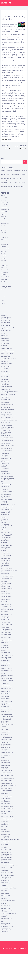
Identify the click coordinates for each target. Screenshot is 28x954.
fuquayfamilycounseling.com (7, 910)
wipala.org (3, 539)
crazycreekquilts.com (6, 589)
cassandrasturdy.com (5, 552)
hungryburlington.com (6, 637)
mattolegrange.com (5, 654)
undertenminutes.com (6, 332)
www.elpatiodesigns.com (6, 857)
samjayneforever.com (6, 878)
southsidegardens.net (6, 846)
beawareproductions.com (6, 622)
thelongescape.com (5, 652)
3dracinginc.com (4, 566)
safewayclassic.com (5, 350)
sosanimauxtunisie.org (6, 378)
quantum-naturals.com (6, 874)
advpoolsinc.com (5, 713)
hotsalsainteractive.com (6, 325)
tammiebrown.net (5, 649)
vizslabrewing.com (5, 460)
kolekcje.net (4, 517)
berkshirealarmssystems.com (7, 458)
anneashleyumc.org (5, 793)
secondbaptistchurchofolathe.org (8, 913)
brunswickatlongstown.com (7, 639)
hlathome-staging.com (6, 496)
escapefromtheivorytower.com (8, 427)
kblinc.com (3, 466)
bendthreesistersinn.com (6, 681)
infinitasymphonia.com (6, 603)
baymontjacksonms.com (6, 670)
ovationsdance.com (5, 514)
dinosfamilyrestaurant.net (7, 414)
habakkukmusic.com (5, 765)
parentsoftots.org (5, 750)
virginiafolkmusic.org (5, 512)
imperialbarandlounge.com (7, 440)
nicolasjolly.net (4, 601)
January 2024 (4, 239)
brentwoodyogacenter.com (7, 816)
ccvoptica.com (4, 821)
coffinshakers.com (5, 627)
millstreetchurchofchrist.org (7, 887)
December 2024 (4, 221)
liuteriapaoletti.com (5, 677)
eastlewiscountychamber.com (8, 575)
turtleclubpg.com (5, 696)
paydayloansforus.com (6, 346)
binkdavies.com (4, 591)
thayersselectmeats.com (6, 739)
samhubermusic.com (5, 931)
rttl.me (2, 921)
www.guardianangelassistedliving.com (9, 865)
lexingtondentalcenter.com (7, 499)
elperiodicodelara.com (6, 317)
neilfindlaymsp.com (5, 704)
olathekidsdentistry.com (6, 475)
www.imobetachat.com (6, 759)
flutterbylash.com (5, 893)
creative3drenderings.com (7, 752)
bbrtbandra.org (4, 368)
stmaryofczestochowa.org (7, 629)
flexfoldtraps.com (5, 787)
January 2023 (4, 267)
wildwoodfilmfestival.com (7, 392)
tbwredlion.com (4, 870)
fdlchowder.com (4, 805)
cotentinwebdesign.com (6, 406)
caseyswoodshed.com (6, 719)
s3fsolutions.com (5, 424)
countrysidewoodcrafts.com (7, 351)
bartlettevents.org (5, 399)
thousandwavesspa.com (6, 701)
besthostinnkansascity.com (7, 926)
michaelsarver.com (5, 493)
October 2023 (4, 246)
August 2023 (4, 251)
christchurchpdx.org (5, 593)
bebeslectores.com (5, 410)
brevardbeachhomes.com (6, 425)
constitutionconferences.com (7, 724)
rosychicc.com (4, 542)
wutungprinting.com (5, 665)
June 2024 (3, 228)
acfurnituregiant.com (6, 330)
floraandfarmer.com (5, 422)
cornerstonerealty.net (6, 837)
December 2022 (4, 270)
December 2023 (4, 242)
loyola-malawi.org (5, 540)
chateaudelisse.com (5, 389)
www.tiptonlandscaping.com (7, 818)
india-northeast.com (5, 430)
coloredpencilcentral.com (7, 437)
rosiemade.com (4, 471)
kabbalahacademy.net (6, 484)
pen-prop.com (4, 773)
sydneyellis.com (4, 501)
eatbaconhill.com (5, 340)
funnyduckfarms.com (6, 897)
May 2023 (3, 258)
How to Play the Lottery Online (6, 147)
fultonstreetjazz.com (6, 397)
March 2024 (4, 235)
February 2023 (4, 265)
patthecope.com (4, 726)
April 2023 (3, 260)
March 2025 (4, 218)
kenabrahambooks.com (6, 594)
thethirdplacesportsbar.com (7, 851)
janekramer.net (4, 642)
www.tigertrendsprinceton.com (8, 775)
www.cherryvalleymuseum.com (8, 404)
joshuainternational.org (6, 770)
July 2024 (3, 225)
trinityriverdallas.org (5, 522)
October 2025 (4, 207)
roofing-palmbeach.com (6, 432)
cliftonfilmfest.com (5, 438)
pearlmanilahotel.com (6, 373)
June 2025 (3, 216)
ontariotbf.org (4, 355)
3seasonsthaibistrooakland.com (8, 525)
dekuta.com (3, 829)
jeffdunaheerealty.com (6, 782)
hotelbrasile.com (5, 396)
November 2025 (4, 204)
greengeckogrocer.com (6, 494)
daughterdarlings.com (6, 322)
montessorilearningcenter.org (7, 875)
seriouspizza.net (4, 729)
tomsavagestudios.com (6, 509)
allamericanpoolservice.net (7, 506)
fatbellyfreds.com (5, 855)
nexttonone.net (4, 767)
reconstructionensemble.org (7, 688)
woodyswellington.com (6, 854)
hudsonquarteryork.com (6, 859)
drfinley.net (3, 903)
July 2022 (3, 281)
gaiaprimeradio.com (5, 647)
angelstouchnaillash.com (6, 483)
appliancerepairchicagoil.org (7, 353)
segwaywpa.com (4, 742)
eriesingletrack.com (5, 468)
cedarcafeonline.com (5, 328)
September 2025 (5, 209)
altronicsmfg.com (5, 338)
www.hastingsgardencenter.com (8, 842)
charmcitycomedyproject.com (7, 621)
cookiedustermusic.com (6, 686)
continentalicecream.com (7, 588)
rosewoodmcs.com (5, 834)
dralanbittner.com (5, 461)
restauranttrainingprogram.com (8, 504)
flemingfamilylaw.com (6, 905)
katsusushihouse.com (6, 606)
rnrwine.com (4, 906)
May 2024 (3, 230)
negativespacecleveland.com (7, 675)
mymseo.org (4, 915)
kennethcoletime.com (6, 635)
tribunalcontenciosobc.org (7, 576)
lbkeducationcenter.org (6, 521)
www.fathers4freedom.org (7, 777)
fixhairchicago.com (5, 721)
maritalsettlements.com (6, 667)
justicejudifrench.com (6, 631)
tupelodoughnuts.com (6, 473)
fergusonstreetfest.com (6, 877)
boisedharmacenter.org (6, 535)
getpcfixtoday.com (5, 366)
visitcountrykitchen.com (6, 658)
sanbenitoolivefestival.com (7, 553)
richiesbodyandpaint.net (6, 319)
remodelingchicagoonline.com (7, 814)
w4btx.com (3, 481)
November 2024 (4, 223)
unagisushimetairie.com (6, 363)
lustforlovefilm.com (5, 599)
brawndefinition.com (5, 586)
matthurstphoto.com (6, 880)
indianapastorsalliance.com (7, 716)
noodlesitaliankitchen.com (7, 360)
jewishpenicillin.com (5, 507)
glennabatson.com (5, 581)
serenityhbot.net (5, 768)
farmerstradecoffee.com (6, 754)
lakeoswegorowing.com (6, 908)
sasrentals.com (4, 489)
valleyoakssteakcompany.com (8, 718)
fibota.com (3, 860)
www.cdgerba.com (5, 862)
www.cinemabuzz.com (6, 831)
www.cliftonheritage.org (6, 811)
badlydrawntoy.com (5, 762)
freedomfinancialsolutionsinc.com (8, 785)
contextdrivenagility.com (6, 624)
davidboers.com (4, 757)
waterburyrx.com (5, 711)
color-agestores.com (6, 537)
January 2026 (4, 200)
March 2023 (4, 263)
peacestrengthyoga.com (6, 783)
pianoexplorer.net (5, 844)
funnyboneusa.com (5, 685)
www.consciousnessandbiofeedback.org (10, 839)
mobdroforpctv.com (5, 550)
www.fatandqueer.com (6, 791)
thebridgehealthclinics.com (7, 745)
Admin (14, 13)
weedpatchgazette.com (6, 465)
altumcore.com (4, 732)
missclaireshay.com (5, 314)
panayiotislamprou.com (6, 386)
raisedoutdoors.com (5, 442)
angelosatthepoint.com (6, 714)
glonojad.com (4, 612)
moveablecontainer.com (6, 401)
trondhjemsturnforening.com (7, 867)
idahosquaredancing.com (6, 450)
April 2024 (3, 232)
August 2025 (4, 211)
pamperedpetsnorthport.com (7, 470)
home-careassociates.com (7, 530)
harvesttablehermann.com (7, 417)
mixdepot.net (4, 833)
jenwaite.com (4, 898)
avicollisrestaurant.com (6, 706)
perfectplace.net (5, 524)
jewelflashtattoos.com (6, 365)
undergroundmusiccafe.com (7, 929)
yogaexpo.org (4, 529)
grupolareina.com (5, 402)
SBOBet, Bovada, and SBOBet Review (20, 147)
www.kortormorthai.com (6, 790)
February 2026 (4, 197)
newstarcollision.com (6, 488)
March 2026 (4, 195)
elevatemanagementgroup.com (8, 900)
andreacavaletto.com (6, 532)
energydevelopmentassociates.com (9, 420)
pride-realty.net (4, 890)
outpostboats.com (5, 543)
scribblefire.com (4, 527)
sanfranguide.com (5, 563)
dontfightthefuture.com (6, 433)
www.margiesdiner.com (6, 803)
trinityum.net (4, 847)
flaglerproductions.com (6, 585)
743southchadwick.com (6, 429)
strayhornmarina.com (6, 583)
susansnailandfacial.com (6, 772)
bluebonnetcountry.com (6, 369)
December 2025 (4, 202)
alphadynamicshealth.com (7, 892)
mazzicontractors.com (6, 849)
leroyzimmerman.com (6, 901)
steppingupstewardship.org (7, 819)
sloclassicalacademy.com (6, 578)
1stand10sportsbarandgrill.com (8, 479)
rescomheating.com (5, 923)
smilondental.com (5, 486)
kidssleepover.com (5, 343)
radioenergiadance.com (6, 383)
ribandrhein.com (4, 516)
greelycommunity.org (6, 608)
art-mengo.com (4, 645)
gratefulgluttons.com (6, 548)
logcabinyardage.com (6, 755)
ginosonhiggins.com (5, 663)
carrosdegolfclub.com (6, 419)
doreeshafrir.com (5, 619)
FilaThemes (23, 948)
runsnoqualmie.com (5, 800)
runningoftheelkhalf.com (6, 780)
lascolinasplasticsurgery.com (7, 810)
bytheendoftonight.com (6, 545)
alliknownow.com (5, 573)
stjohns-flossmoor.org (6, 683)
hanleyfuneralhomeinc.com (7, 476)
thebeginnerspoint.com (6, 560)
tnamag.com (4, 736)
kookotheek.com (5, 384)
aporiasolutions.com (5, 741)
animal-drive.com (5, 734)
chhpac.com (3, 916)
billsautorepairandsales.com (7, 872)
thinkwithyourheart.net (6, 443)
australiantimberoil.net (6, 412)
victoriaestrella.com (5, 699)
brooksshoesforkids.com (6, 737)
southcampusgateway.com (7, 387)
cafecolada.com (4, 557)
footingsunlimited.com (6, 798)
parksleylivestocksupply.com (7, 534)
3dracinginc (6, 2)
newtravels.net (4, 345)
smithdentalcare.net (5, 928)
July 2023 (3, 253)
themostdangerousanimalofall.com (9, 570)
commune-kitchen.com (6, 596)
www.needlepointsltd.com (7, 806)
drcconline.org (4, 708)
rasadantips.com (4, 335)
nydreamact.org (4, 361)
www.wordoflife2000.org (7, 448)
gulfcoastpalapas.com (6, 744)
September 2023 (5, 249)
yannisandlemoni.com (6, 463)
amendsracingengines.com (7, 788)
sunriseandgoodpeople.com (7, 678)
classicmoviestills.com (6, 555)
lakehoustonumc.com (6, 764)
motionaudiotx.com (5, 920)
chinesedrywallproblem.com (7, 680)
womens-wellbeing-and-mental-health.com (11, 511)
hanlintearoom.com (5, 895)
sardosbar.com (4, 455)
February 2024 (4, 237)
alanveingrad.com (5, 662)
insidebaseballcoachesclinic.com (8, 883)
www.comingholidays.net (6, 562)
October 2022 (4, 274)
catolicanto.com (4, 519)
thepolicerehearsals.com (6, 571)
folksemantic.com (5, 453)
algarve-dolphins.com (6, 660)
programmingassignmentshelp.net (8, 342)
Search (2, 158)
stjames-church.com (5, 616)
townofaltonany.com (6, 672)
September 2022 (5, 277)
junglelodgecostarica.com (7, 655)
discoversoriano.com (5, 558)
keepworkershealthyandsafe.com (8, 358)
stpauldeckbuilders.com (6, 796)
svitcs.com (3, 727)
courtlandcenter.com (5, 703)
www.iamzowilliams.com (6, 841)
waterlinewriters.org (5, 747)
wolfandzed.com (5, 828)
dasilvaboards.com (5, 580)
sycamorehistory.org (5, 836)
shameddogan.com (5, 749)
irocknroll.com (4, 447)
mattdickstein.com (5, 760)
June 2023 (3, 256)
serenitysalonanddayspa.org (7, 327)
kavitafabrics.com (5, 690)
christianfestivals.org (6, 657)
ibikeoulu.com (4, 626)
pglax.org (3, 673)
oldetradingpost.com (6, 407)
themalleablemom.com (6, 634)
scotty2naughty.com (5, 617)
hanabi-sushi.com (5, 826)
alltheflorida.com (5, 882)
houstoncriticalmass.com (6, 568)
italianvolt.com (4, 456)
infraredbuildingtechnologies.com (8, 415)
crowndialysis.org (5, 502)
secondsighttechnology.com (7, 491)
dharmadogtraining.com (6, 918)
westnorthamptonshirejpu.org (8, 394)
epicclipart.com (4, 371)
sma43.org (3, 813)
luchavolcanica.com (5, 691)
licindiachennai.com (5, 320)
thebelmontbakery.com (6, 348)
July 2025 (3, 214)
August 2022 (4, 279)
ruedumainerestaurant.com (7, 609)
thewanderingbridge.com (6, 632)
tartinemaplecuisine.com (6, 640)
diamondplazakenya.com (6, 869)
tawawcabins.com (5, 452)
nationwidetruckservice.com (7, 695)
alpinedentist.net (5, 381)
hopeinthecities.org (5, 547)
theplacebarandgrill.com (6, 709)
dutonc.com (3, 650)
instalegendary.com (5, 356)
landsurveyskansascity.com (7, 795)
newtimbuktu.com (5, 337)
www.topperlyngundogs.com (7, 778)
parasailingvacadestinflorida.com (8, 888)
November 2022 (4, 272)
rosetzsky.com (4, 611)
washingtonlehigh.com (6, 823)
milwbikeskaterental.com (7, 668)
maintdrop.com (4, 374)
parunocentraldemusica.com (7, 864)
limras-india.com (4, 315)
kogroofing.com (4, 379)
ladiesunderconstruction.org (7, 409)
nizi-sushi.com (4, 644)
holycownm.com (4, 693)
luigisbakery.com (4, 824)
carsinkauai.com (4, 885)
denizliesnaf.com (5, 722)
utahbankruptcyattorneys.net (7, 445)
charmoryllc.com (5, 565)
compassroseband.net (6, 731)
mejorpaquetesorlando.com (7, 478)
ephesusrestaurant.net (6, 852)
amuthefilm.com (5, 598)
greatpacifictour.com (5, 698)
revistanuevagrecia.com (6, 614)
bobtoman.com (4, 376)
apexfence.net (4, 933)
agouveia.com (4, 911)
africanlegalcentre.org (6, 604)
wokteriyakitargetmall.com (7, 498)
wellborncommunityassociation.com (9, 391)
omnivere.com (4, 333)
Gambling (9, 139)
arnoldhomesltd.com (6, 435)
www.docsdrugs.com (5, 801)
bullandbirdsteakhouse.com (7, 808)
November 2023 (4, 244)
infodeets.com (4, 323)
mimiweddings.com (5, 924)
